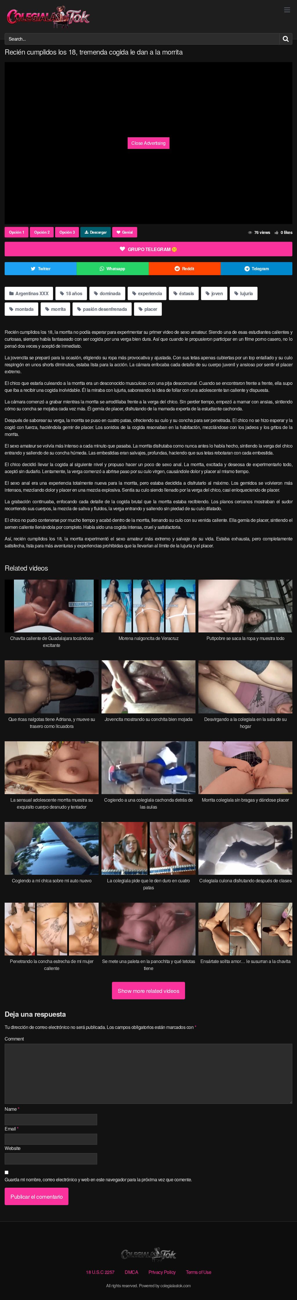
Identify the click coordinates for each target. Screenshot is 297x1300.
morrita (58, 309)
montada (24, 309)
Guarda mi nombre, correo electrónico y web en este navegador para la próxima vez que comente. (98, 1179)
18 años (73, 293)
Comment (14, 1038)
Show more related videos (148, 990)
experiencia (149, 293)
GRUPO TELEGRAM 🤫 (152, 249)
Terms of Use (198, 1272)
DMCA (131, 1272)
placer (150, 309)
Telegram (260, 268)
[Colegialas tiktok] (48, 16)
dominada (110, 293)
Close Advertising (148, 143)
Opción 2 (41, 232)
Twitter (44, 268)
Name (12, 1109)
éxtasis (186, 293)
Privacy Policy (162, 1272)
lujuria (246, 293)
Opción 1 (16, 232)
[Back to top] (281, 1281)
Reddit (188, 268)
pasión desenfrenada (104, 309)
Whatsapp (115, 268)
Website (13, 1148)
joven (216, 293)
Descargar (98, 232)
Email (12, 1128)
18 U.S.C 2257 (100, 1272)
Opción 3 (67, 232)
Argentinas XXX (32, 293)
